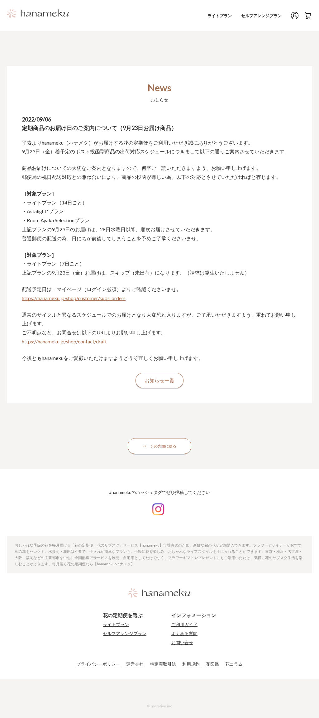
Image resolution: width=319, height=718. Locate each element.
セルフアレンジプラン (261, 15)
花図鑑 (212, 664)
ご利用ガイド (184, 624)
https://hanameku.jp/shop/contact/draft (64, 341)
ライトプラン (219, 15)
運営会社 (135, 664)
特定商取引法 (163, 664)
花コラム (234, 664)
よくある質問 (184, 633)
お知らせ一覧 (159, 380)
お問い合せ (182, 642)
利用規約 (191, 664)
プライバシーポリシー (98, 664)
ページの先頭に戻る (159, 446)
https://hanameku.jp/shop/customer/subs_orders (74, 298)
